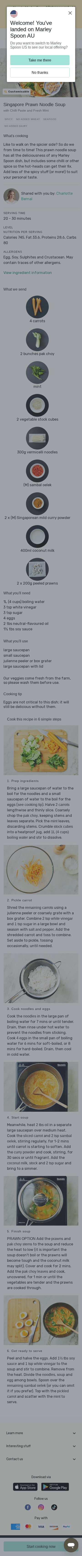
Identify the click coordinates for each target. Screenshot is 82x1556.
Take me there (39, 60)
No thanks (40, 72)
